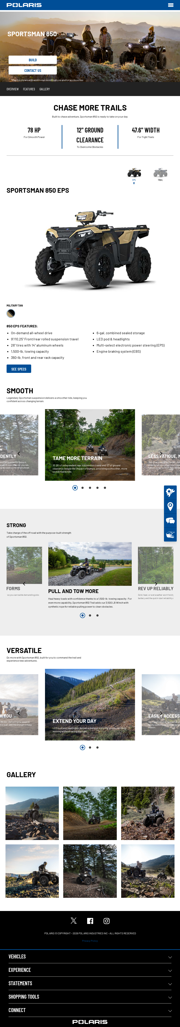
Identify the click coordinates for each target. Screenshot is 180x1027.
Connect (17, 1010)
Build (33, 59)
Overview (13, 89)
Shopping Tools (24, 996)
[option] (90, 445)
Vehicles (17, 956)
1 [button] (75, 487)
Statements (20, 983)
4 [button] (97, 487)
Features (29, 89)
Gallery (45, 89)
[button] (19, 453)
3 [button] (90, 487)
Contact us (32, 70)
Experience (20, 970)
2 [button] (82, 487)
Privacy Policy (90, 940)
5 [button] (105, 487)
